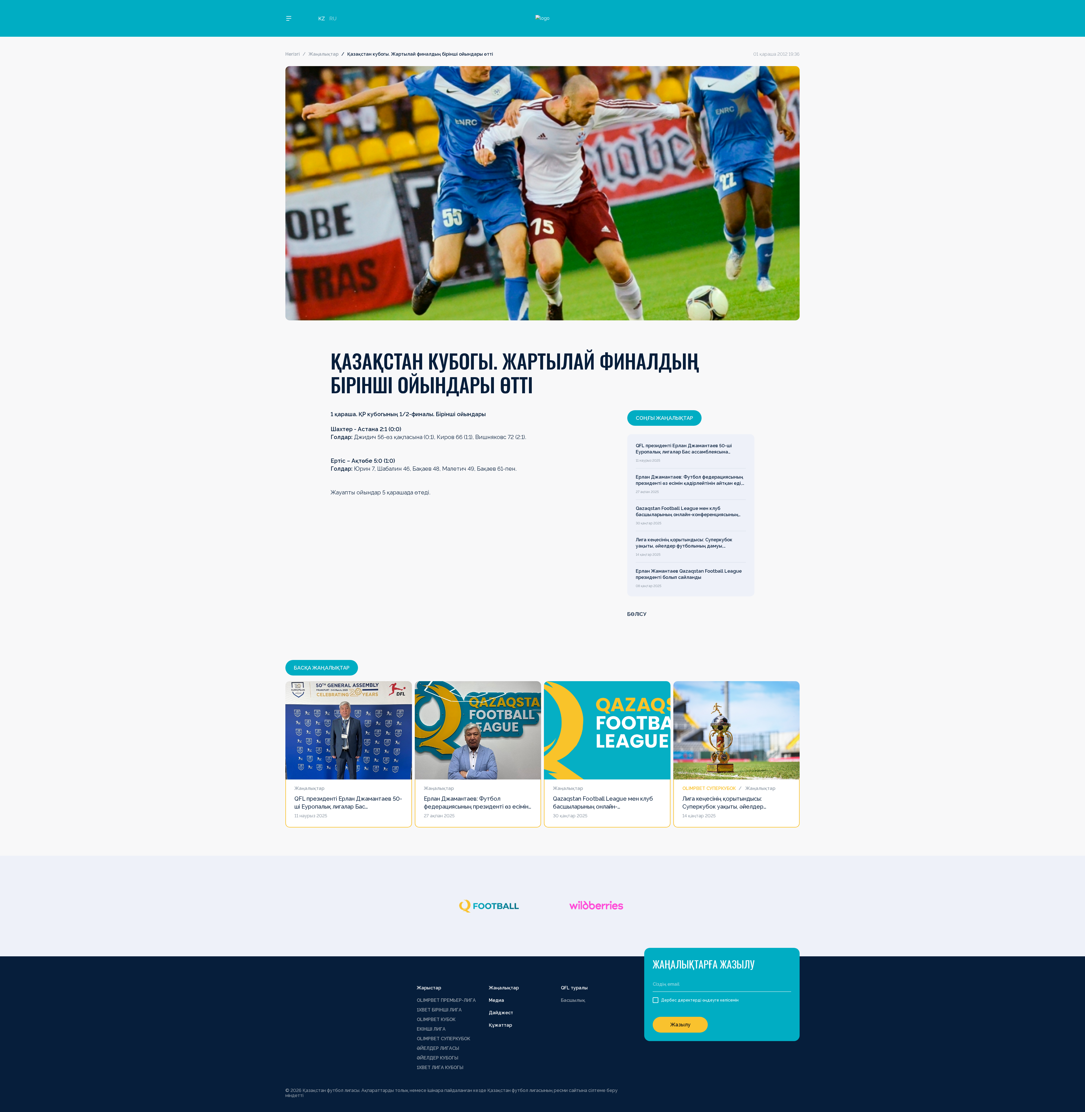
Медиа (496, 1000)
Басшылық (573, 1000)
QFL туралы (574, 988)
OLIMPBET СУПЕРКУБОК (443, 1038)
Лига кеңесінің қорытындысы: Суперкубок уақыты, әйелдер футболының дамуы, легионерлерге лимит (684, 543)
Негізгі (292, 54)
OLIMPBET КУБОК (436, 1019)
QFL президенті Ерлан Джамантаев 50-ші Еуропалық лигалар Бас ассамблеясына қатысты (684, 449)
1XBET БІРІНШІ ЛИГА (439, 1010)
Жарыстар (429, 988)
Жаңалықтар (323, 54)
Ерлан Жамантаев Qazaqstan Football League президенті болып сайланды (689, 574)
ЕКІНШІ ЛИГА (431, 1029)
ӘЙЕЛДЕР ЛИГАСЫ (438, 1048)
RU (333, 18)
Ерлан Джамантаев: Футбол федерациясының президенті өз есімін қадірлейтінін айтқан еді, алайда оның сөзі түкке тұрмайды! (689, 480)
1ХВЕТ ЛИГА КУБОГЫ (440, 1067)
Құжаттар (500, 1025)
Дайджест (501, 1012)
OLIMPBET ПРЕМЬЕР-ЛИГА (446, 1000)
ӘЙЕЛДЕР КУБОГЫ (437, 1058)
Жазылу (680, 1025)
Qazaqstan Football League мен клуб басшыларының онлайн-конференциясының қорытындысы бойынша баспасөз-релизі (687, 512)
